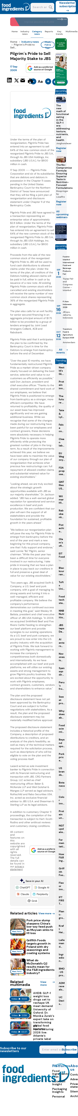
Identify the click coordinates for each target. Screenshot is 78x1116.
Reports (49, 31)
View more (44, 913)
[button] (23, 887)
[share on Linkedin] (9, 80)
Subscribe (71, 1049)
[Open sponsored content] (39, 25)
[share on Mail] (23, 81)
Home (15, 31)
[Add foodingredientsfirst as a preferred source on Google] (40, 68)
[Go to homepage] (36, 1082)
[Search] (50, 7)
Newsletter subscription (67, 4)
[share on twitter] (16, 81)
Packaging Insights (59, 1090)
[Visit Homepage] (16, 13)
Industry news (24, 32)
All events (60, 351)
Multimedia (71, 31)
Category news (37, 32)
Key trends (59, 32)
